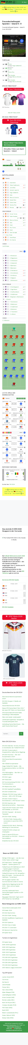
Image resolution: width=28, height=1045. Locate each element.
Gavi (11, 222)
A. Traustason (13, 311)
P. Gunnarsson (14, 302)
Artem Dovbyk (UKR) (8, 997)
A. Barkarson (13, 309)
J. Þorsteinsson (14, 273)
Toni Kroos (5, 979)
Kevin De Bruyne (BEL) (8, 1002)
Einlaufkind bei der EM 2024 (10, 841)
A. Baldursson (13, 304)
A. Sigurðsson (13, 289)
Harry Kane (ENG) (7, 990)
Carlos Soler (13, 202)
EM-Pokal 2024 (6, 779)
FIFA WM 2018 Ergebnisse (9, 962)
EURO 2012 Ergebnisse (8, 947)
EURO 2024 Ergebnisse (9, 955)
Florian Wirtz (6, 987)
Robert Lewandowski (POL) (10, 1013)
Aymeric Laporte (14, 190)
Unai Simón (13, 182)
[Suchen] (21, 734)
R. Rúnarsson (13, 255)
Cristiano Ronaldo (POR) (9, 1005)
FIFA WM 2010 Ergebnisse (9, 957)
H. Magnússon (13, 258)
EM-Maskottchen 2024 (9, 786)
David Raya (13, 237)
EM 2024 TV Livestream (9, 927)
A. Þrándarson (13, 270)
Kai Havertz (5, 982)
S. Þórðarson (13, 275)
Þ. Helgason (13, 278)
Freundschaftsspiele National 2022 (11, 35)
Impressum (6, 1025)
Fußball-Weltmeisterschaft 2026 (14, 556)
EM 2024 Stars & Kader (9, 925)
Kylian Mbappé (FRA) (8, 992)
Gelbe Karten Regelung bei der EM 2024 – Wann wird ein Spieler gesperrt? (12, 886)
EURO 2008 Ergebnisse (9, 944)
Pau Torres (13, 227)
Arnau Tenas (8, 235)
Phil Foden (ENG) (7, 1007)
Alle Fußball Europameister (10, 763)
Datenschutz (13, 1025)
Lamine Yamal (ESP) (8, 977)
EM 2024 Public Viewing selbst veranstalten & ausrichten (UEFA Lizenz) (13, 821)
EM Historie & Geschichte (9, 930)
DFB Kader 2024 (7, 910)
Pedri (11, 225)
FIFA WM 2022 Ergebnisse (10, 965)
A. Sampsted (13, 263)
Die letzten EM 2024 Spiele (10, 580)
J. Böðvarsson (13, 280)
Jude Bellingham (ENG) (9, 995)
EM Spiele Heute (7, 932)
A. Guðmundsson (14, 292)
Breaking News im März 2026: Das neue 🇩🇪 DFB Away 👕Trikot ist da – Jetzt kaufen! (14, 9)
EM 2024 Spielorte (7, 922)
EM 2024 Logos (6, 777)
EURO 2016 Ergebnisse (8, 950)
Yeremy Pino (11, 72)
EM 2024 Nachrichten (8, 913)
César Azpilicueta (14, 185)
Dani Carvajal (13, 232)
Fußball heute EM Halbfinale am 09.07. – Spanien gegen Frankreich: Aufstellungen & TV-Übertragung (13, 869)
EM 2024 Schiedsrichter (9, 791)
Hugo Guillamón (16, 65)
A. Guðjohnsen (14, 307)
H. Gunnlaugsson (14, 287)
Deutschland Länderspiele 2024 (11, 908)
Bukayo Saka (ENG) (7, 1018)
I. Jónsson (8, 299)
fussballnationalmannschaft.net (14, 1030)
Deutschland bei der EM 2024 (11, 705)
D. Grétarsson (13, 260)
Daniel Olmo (13, 200)
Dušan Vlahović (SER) (8, 1015)
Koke (11, 195)
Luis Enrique (6, 246)
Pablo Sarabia (11, 75)
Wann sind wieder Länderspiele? (11, 717)
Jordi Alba (12, 187)
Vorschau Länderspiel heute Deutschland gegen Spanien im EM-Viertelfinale (12, 892)
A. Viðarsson (6, 320)
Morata (10, 64)
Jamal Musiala (6, 984)
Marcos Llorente (14, 197)
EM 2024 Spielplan (8, 607)
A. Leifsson (13, 314)
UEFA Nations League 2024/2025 (12, 967)
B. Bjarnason (13, 265)
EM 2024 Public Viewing (9, 816)
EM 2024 (12, 484)
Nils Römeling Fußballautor (14, 1027)
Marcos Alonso (16, 77)
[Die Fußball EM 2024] (9, 2)
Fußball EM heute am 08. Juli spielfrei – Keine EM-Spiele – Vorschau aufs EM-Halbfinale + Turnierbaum (13, 875)
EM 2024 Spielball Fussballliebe (11, 789)
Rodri (11, 230)
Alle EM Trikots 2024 (14, 113)
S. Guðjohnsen (14, 294)
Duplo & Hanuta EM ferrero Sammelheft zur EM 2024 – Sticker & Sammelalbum (13, 836)
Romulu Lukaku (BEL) (8, 1000)
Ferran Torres (13, 214)
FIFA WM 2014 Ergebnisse (9, 960)
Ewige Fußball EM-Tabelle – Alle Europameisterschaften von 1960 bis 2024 (13, 768)
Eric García (13, 240)
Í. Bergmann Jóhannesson (17, 297)
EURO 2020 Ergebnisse (9, 952)
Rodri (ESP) (5, 1010)
